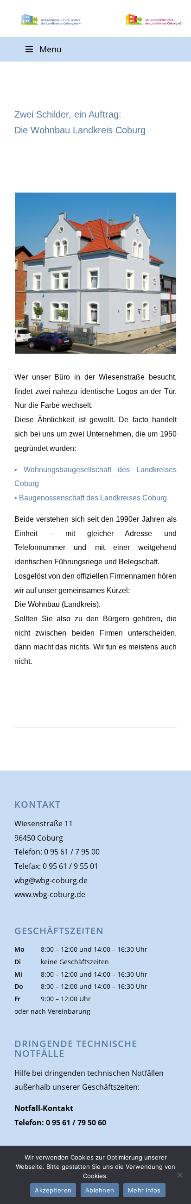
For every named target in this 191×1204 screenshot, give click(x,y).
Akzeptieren (53, 1190)
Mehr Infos (144, 1190)
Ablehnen (99, 1190)
